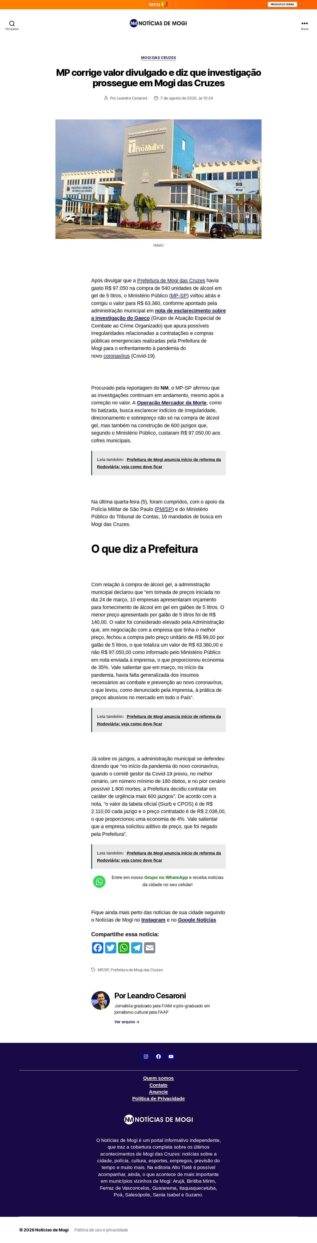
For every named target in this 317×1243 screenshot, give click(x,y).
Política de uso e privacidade (101, 1229)
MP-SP (179, 295)
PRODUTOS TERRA (282, 4)
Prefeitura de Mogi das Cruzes (171, 280)
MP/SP (103, 969)
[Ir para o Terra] (158, 4)
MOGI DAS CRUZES (158, 58)
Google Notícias (197, 920)
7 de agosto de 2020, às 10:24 (186, 98)
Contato (158, 1085)
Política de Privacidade (158, 1098)
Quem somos (158, 1078)
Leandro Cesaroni (132, 98)
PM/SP (164, 509)
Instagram (153, 920)
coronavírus (117, 356)
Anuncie (158, 1091)
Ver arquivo (126, 1021)
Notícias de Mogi (52, 1229)
